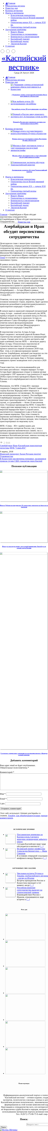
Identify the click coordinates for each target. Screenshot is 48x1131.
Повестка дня (11, 8)
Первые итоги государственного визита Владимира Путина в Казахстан (29, 139)
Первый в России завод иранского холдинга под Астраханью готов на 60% (29, 122)
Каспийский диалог (20, 41)
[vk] (13, 51)
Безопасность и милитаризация (25, 36)
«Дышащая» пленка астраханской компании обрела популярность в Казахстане (29, 95)
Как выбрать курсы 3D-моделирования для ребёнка (29, 109)
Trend (2, 257)
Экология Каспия (19, 44)
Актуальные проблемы (15, 29)
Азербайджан (6, 445)
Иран (15, 445)
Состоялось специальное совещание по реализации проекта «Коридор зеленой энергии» (24, 754)
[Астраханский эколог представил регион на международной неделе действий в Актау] (25, 1046)
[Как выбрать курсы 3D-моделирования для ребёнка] (25, 993)
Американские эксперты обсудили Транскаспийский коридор (29, 170)
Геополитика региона (15, 6)
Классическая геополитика (23, 15)
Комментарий (7, 772)
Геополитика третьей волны (23, 27)
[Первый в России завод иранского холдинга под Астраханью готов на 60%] (25, 1020)
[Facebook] (2, 51)
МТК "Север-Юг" (18, 448)
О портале (10, 46)
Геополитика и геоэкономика (24, 34)
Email (3, 799)
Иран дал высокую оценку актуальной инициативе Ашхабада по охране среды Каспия (24, 547)
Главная (3, 214)
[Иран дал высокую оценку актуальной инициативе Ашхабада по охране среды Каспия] (23, 513)
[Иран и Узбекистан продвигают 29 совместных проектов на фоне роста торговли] (23, 472)
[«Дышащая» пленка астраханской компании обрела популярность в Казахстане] (25, 939)
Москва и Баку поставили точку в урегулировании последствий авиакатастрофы (29, 156)
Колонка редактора (14, 10)
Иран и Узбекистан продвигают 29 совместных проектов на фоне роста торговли (24, 506)
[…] (41, 846)
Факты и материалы (14, 13)
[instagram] (8, 51)
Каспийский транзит (20, 39)
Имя (2, 794)
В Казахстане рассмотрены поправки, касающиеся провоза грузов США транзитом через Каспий (23, 460)
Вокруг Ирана (17, 32)
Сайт (2, 804)
